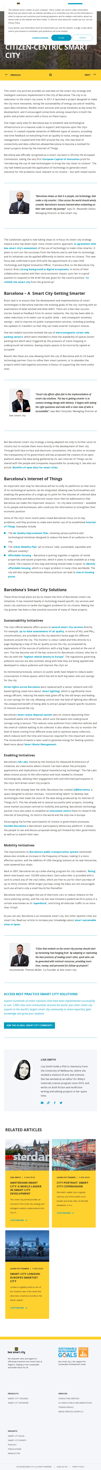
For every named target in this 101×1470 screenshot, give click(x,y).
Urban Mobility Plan (25, 546)
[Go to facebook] (55, 1102)
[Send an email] (43, 1102)
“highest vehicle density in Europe (43, 656)
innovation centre (61, 810)
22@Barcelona (81, 789)
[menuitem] (18, 1398)
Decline (82, 37)
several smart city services (67, 627)
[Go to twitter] (60, 1102)
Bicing (91, 871)
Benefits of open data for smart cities (35, 467)
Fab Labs (22, 761)
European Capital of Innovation (61, 159)
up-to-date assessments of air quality (41, 631)
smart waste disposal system (34, 714)
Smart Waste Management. (40, 744)
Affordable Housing (19, 555)
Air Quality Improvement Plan (30, 533)
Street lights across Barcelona (22, 686)
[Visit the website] (48, 1102)
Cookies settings (40, 37)
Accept (61, 37)
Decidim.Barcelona (15, 825)
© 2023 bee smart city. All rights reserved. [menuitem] (34, 1467)
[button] (96, 1465)
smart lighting (50, 691)
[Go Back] (50, 75)
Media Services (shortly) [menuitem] (70, 1411)
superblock (40, 903)
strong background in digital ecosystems (44, 269)
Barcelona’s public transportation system (53, 851)
